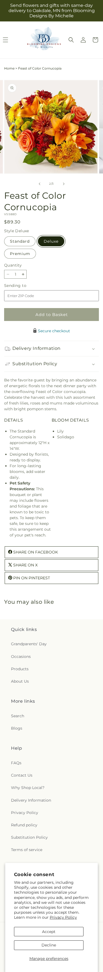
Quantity (13, 265)
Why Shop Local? (27, 787)
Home (9, 68)
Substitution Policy (29, 837)
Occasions (21, 656)
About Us (20, 681)
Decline (48, 945)
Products (20, 668)
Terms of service (26, 849)
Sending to (23, 286)
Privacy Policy (63, 917)
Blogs (16, 728)
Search (17, 715)
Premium (20, 253)
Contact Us (21, 775)
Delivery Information (31, 800)
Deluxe (51, 241)
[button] (71, 40)
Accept (48, 931)
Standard (20, 241)
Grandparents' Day (29, 643)
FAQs (16, 762)
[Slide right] (64, 184)
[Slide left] (40, 184)
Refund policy (24, 825)
